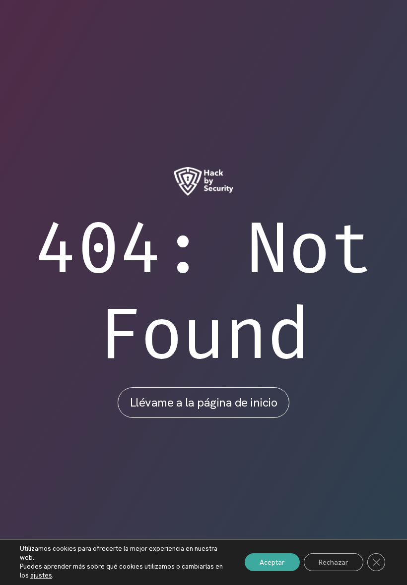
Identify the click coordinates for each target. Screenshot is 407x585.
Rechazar (333, 562)
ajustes (41, 575)
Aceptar (272, 562)
